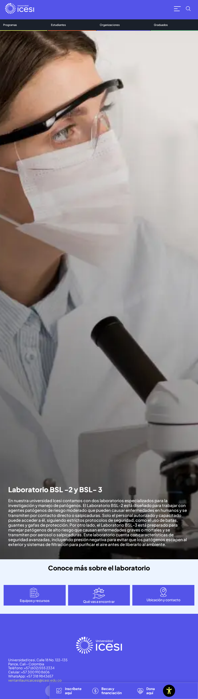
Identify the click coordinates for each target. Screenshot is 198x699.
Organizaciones (110, 24)
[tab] (35, 595)
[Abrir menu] (177, 8)
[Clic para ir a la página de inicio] (19, 8)
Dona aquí (150, 690)
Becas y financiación (111, 690)
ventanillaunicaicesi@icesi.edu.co (35, 680)
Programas (10, 24)
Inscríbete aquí (73, 690)
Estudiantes (58, 24)
